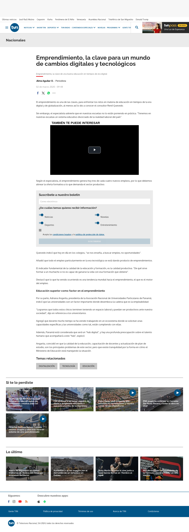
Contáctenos (153, 511)
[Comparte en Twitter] (43, 93)
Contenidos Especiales (82, 28)
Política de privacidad (52, 511)
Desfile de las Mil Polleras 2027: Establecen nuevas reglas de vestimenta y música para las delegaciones (24, 402)
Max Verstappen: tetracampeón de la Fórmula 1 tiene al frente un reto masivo (160, 472)
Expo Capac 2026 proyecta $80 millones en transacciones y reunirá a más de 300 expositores (116, 403)
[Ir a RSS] (27, 501)
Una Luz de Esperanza (174, 29)
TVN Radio (65, 28)
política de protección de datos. (90, 234)
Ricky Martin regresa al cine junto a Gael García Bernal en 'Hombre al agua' (116, 472)
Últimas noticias (9, 19)
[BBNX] (11, 523)
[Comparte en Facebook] (38, 93)
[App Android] (45, 501)
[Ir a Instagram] (14, 501)
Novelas (101, 28)
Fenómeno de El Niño (64, 19)
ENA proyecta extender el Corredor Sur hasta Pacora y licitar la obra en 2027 (161, 403)
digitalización (47, 366)
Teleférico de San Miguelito (120, 19)
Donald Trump (142, 19)
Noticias (28, 28)
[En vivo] (166, 24)
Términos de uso (85, 511)
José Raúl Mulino (26, 19)
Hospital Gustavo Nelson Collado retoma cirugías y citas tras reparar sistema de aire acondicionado (26, 429)
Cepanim (41, 19)
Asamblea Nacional (97, 19)
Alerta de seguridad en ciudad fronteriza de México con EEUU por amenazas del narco (26, 472)
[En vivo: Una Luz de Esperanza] (152, 27)
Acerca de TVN (119, 511)
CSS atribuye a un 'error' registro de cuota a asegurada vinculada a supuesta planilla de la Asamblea (71, 403)
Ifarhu (50, 19)
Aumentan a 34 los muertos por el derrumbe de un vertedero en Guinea (70, 472)
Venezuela (81, 19)
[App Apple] (39, 501)
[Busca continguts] (136, 27)
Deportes (51, 28)
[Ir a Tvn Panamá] (14, 27)
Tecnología (68, 366)
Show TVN (41, 28)
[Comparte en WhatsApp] (48, 93)
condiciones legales (62, 234)
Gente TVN (127, 28)
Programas (112, 28)
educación (88, 366)
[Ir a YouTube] (21, 501)
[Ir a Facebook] (9, 501)
